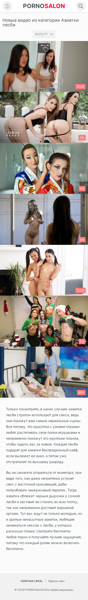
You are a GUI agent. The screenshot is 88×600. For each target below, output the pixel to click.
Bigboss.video (56, 580)
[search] (81, 6)
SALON (44, 6)
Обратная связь (32, 580)
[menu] (7, 6)
